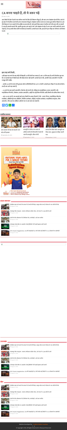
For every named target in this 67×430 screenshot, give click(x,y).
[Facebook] (32, 426)
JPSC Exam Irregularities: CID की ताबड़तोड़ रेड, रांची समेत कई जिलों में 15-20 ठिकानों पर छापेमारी (34, 231)
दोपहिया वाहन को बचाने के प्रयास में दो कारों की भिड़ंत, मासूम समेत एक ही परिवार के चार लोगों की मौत (34, 204)
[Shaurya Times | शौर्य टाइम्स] (33, 4)
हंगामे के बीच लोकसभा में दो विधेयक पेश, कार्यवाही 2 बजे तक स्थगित (26, 218)
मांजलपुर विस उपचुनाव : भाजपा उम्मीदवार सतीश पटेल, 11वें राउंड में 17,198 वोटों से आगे (30, 211)
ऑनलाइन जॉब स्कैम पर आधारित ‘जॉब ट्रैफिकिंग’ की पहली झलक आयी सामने (28, 224)
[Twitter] (34, 426)
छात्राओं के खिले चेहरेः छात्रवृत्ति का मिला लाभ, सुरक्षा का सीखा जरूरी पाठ (55, 132)
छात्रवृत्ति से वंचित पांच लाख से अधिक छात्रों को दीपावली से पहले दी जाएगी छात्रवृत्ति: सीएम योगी (33, 132)
